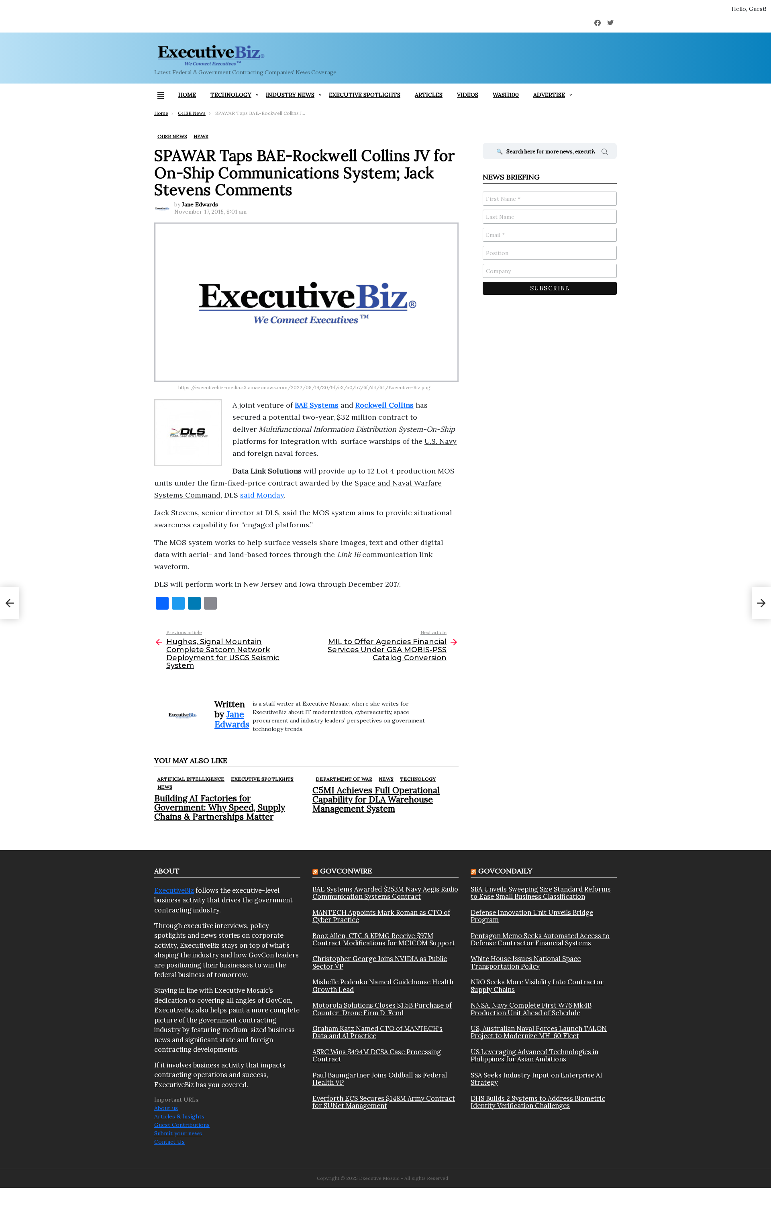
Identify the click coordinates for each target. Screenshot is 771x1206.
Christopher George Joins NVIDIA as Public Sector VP (379, 962)
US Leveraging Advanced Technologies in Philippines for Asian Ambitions (534, 1055)
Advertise (549, 94)
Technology (230, 94)
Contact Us (169, 1141)
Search (605, 153)
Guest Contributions (182, 1124)
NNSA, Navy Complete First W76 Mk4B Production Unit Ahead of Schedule (531, 1009)
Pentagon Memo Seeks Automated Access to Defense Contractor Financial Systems (540, 939)
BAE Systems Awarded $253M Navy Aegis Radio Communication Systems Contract (385, 893)
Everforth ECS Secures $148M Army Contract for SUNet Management (383, 1102)
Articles (429, 94)
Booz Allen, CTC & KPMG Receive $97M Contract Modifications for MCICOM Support (383, 939)
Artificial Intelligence (190, 779)
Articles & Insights (179, 1116)
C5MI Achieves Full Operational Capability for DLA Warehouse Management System (376, 799)
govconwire (346, 870)
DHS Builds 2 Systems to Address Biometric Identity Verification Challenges (538, 1102)
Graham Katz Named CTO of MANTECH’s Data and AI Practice (377, 1032)
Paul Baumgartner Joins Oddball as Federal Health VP (379, 1078)
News (164, 787)
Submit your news (178, 1133)
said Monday (262, 495)
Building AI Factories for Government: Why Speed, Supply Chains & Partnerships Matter (219, 807)
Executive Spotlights (364, 94)
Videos (467, 94)
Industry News (290, 94)
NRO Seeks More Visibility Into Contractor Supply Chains (537, 985)
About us (166, 1108)
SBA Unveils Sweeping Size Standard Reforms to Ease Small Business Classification (541, 893)
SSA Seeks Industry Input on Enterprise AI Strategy (536, 1078)
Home (187, 94)
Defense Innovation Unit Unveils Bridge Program (532, 916)
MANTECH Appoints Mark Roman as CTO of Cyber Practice (381, 916)
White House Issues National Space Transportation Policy (526, 962)
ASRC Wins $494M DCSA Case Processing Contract (376, 1055)
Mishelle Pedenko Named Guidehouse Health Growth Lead (382, 985)
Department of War (344, 779)
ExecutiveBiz (174, 890)
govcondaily (505, 870)
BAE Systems (317, 405)
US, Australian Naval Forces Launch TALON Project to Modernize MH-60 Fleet (539, 1032)
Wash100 (506, 94)
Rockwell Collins (384, 405)
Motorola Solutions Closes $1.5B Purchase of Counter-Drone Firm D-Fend (382, 1009)
